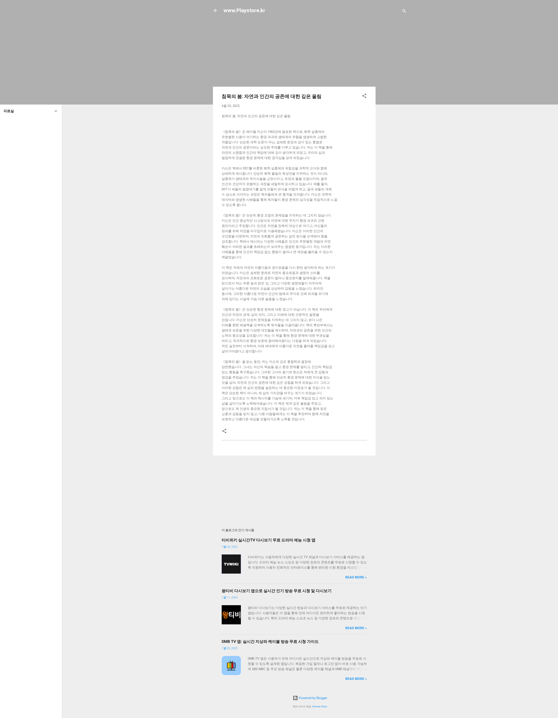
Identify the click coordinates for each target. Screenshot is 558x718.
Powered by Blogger (312, 698)
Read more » (356, 577)
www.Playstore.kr (244, 10)
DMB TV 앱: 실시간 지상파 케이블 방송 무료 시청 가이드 (270, 641)
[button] (364, 96)
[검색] (404, 12)
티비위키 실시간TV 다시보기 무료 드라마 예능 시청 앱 (268, 540)
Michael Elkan (319, 706)
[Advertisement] (393, 87)
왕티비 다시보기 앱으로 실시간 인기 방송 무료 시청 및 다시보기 (277, 590)
